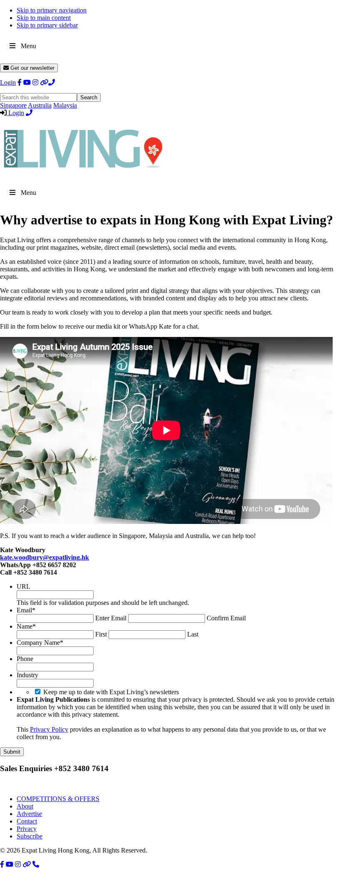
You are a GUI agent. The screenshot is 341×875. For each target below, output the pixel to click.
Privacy (27, 828)
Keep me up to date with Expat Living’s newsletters (111, 692)
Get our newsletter (31, 68)
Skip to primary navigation (51, 10)
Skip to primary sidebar (47, 25)
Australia (40, 105)
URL (23, 586)
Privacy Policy (49, 729)
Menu (28, 45)
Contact (27, 821)
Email (26, 610)
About (25, 806)
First (101, 634)
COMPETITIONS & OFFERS (58, 798)
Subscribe (29, 836)
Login (8, 82)
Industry (27, 674)
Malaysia (65, 105)
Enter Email (110, 618)
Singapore (13, 105)
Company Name (40, 642)
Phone (25, 658)
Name (26, 626)
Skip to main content (44, 17)
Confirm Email (226, 618)
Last (192, 634)
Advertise (29, 813)
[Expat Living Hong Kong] (83, 171)
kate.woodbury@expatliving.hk (44, 557)
